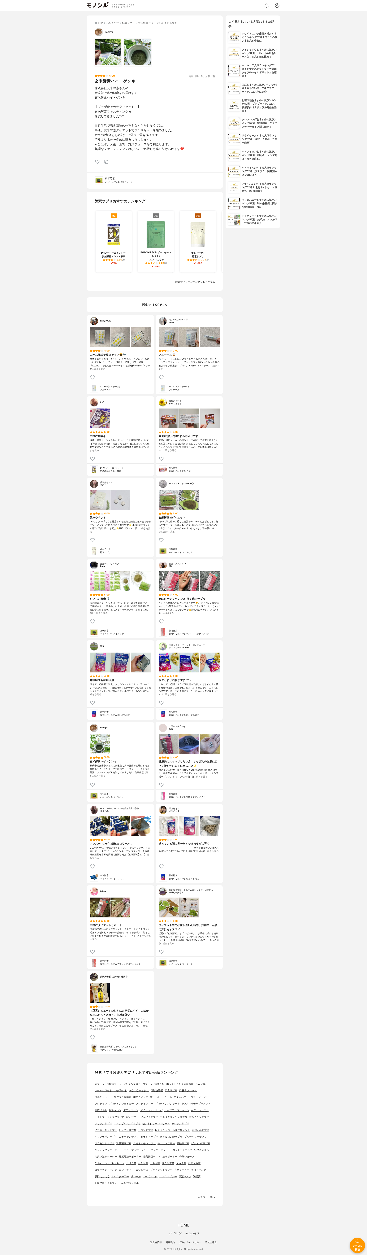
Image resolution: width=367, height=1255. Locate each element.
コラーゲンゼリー (200, 1097)
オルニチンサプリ (199, 1117)
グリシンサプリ (103, 1123)
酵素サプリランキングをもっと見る (195, 281)
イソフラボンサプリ (106, 1136)
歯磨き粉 (159, 1083)
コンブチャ (125, 1169)
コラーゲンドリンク (106, 1169)
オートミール (164, 1097)
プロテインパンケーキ (167, 1103)
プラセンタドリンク (161, 1169)
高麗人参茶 (194, 1163)
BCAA (185, 1103)
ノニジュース (140, 1169)
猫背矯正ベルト (152, 1156)
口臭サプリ (171, 1090)
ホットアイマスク (182, 1149)
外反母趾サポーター (130, 1156)
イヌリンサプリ (200, 1110)
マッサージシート (161, 1149)
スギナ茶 (181, 1163)
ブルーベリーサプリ (195, 1136)
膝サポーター (169, 1156)
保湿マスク (185, 1176)
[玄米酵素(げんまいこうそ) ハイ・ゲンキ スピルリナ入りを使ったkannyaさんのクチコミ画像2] (137, 52)
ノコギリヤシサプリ (106, 1130)
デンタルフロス (132, 1083)
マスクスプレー (168, 1176)
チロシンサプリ (180, 1123)
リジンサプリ (145, 1130)
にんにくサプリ (149, 1117)
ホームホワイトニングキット (111, 1090)
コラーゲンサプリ (129, 1136)
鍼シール (136, 1176)
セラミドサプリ (149, 1136)
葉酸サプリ (183, 1143)
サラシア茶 (168, 1163)
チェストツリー (166, 1143)
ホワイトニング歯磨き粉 (180, 1083)
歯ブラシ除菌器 (122, 1097)
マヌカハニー (181, 1097)
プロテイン (101, 1103)
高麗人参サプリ (200, 1130)
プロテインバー (144, 1103)
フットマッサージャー (136, 1149)
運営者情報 (156, 1242)
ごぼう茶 (131, 1163)
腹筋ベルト (101, 1110)
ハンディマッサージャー (108, 1149)
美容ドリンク (198, 1169)
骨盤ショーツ (186, 1156)
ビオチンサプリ (127, 1130)
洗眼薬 (197, 1176)
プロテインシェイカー (121, 1103)
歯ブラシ (100, 1083)
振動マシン (115, 1110)
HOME (183, 1225)
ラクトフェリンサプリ (107, 1117)
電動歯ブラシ (113, 1083)
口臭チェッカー (103, 1097)
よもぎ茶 (155, 1163)
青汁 (152, 1097)
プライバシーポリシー (190, 1242)
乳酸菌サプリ (123, 1143)
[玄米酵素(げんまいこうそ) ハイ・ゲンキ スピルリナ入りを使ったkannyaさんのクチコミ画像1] (108, 52)
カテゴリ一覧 (175, 1233)
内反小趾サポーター (106, 1156)
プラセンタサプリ (104, 1143)
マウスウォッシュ (139, 1090)
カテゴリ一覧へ (206, 1197)
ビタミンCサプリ (200, 1143)
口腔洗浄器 (157, 1090)
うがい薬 (200, 1083)
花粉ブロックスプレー (107, 1183)
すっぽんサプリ (130, 1117)
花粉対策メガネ (130, 1183)
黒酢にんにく (102, 1176)
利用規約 (170, 1242)
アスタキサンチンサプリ (173, 1117)
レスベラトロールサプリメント (172, 1130)
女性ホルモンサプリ (144, 1143)
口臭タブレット (188, 1090)
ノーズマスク (150, 1176)
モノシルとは (192, 1233)
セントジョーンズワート (156, 1123)
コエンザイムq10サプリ (127, 1123)
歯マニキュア (140, 1097)
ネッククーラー (120, 1176)
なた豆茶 (143, 1163)
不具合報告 (211, 1242)
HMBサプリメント (200, 1103)
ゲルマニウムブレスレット (109, 1163)
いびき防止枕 (201, 1149)
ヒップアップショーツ (176, 1110)
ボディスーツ (130, 1110)
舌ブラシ (148, 1083)
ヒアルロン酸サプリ (171, 1136)
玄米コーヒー (181, 1169)
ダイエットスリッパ (151, 1110)
